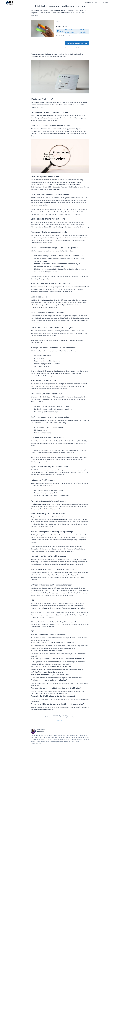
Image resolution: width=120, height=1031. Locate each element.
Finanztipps (106, 3)
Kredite (97, 3)
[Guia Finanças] (9, 3)
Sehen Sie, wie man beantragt (77, 43)
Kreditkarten (89, 3)
